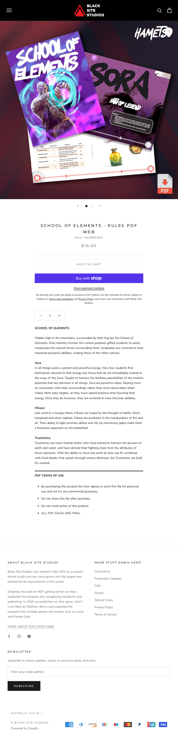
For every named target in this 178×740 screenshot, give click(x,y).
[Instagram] (19, 635)
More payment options (89, 288)
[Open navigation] (9, 10)
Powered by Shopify (24, 728)
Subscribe (24, 686)
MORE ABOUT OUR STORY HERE (31, 627)
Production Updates (107, 579)
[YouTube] (29, 635)
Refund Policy (103, 600)
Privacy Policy (103, 607)
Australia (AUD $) (25, 713)
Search (99, 593)
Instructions (102, 571)
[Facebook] (9, 635)
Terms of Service (105, 614)
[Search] (159, 10)
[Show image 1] (86, 206)
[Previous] (78, 206)
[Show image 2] (92, 206)
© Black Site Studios (30, 722)
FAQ (97, 586)
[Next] (100, 206)
